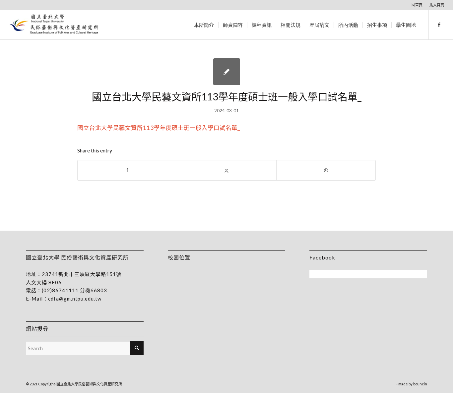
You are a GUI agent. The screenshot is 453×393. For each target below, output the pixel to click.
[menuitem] (417, 5)
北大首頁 (436, 5)
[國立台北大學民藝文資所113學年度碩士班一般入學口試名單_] (226, 71)
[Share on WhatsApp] (326, 170)
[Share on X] (226, 170)
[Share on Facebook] (127, 170)
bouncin (420, 384)
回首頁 (417, 5)
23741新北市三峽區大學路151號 (81, 274)
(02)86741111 (60, 290)
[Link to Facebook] (439, 24)
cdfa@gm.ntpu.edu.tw (74, 299)
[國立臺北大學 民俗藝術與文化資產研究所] (54, 24)
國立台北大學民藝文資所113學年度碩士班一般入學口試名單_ (158, 127)
